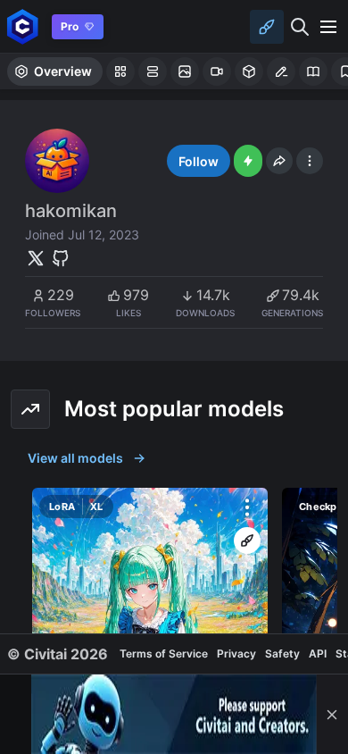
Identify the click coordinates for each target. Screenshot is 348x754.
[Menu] (328, 26)
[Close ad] (332, 714)
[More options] (247, 507)
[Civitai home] (23, 26)
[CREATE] (247, 540)
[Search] (299, 26)
